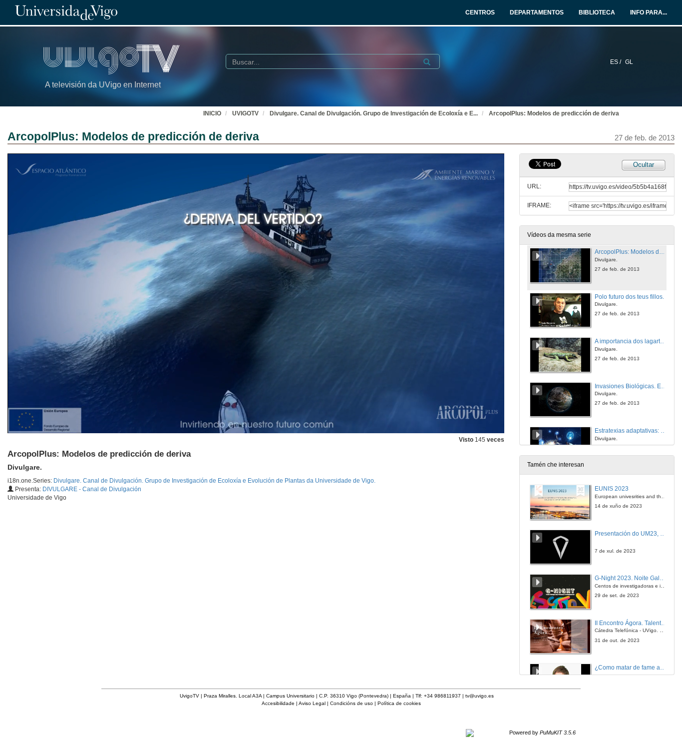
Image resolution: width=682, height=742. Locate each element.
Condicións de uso (351, 703)
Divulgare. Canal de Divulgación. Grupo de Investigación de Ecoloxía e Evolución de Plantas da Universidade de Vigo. (214, 480)
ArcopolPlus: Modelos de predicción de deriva (554, 113)
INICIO (212, 113)
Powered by (542, 733)
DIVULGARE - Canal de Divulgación (91, 489)
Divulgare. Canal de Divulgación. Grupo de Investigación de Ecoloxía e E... (374, 113)
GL (629, 61)
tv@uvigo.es (479, 696)
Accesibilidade (278, 703)
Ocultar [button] (643, 164)
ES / (616, 61)
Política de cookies (399, 703)
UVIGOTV (245, 113)
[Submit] (426, 61)
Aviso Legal (312, 703)
